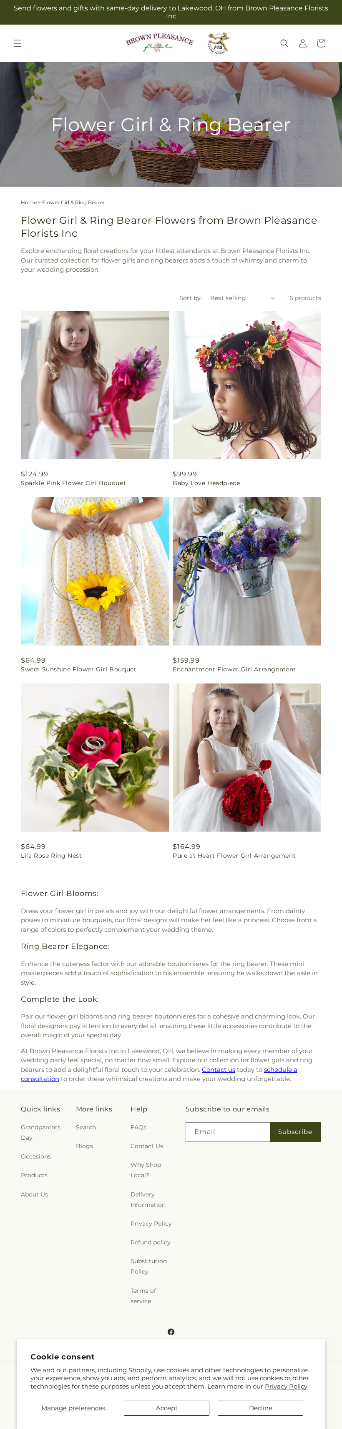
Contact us (218, 1070)
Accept (167, 1408)
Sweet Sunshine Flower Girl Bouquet (78, 669)
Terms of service (143, 1296)
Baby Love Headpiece (206, 483)
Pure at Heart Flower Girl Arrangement (234, 855)
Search (86, 1127)
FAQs (138, 1127)
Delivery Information (148, 1200)
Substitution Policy (149, 1266)
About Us (34, 1194)
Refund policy (151, 1242)
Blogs (84, 1146)
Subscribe (295, 1132)
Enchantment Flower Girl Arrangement (234, 669)
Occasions (36, 1156)
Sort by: (190, 298)
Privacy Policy (286, 1386)
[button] (17, 43)
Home (29, 202)
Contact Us (147, 1146)
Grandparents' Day (41, 1132)
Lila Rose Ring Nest (51, 855)
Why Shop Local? (146, 1170)
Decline (260, 1408)
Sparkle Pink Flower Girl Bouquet (73, 483)
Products (34, 1175)
